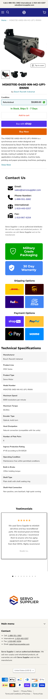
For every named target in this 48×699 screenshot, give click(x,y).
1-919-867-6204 (23, 217)
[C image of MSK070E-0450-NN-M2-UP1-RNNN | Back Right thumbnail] (23, 74)
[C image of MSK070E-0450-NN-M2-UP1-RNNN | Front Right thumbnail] (5, 74)
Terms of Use (38, 694)
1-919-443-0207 (23, 208)
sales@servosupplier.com (28, 190)
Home (3, 20)
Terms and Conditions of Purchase (17, 694)
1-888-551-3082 (23, 199)
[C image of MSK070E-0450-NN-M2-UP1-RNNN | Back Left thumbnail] (14, 74)
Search (16, 691)
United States (22, 670)
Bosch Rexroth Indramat (24, 91)
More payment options (24, 131)
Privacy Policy (26, 691)
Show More (6, 165)
